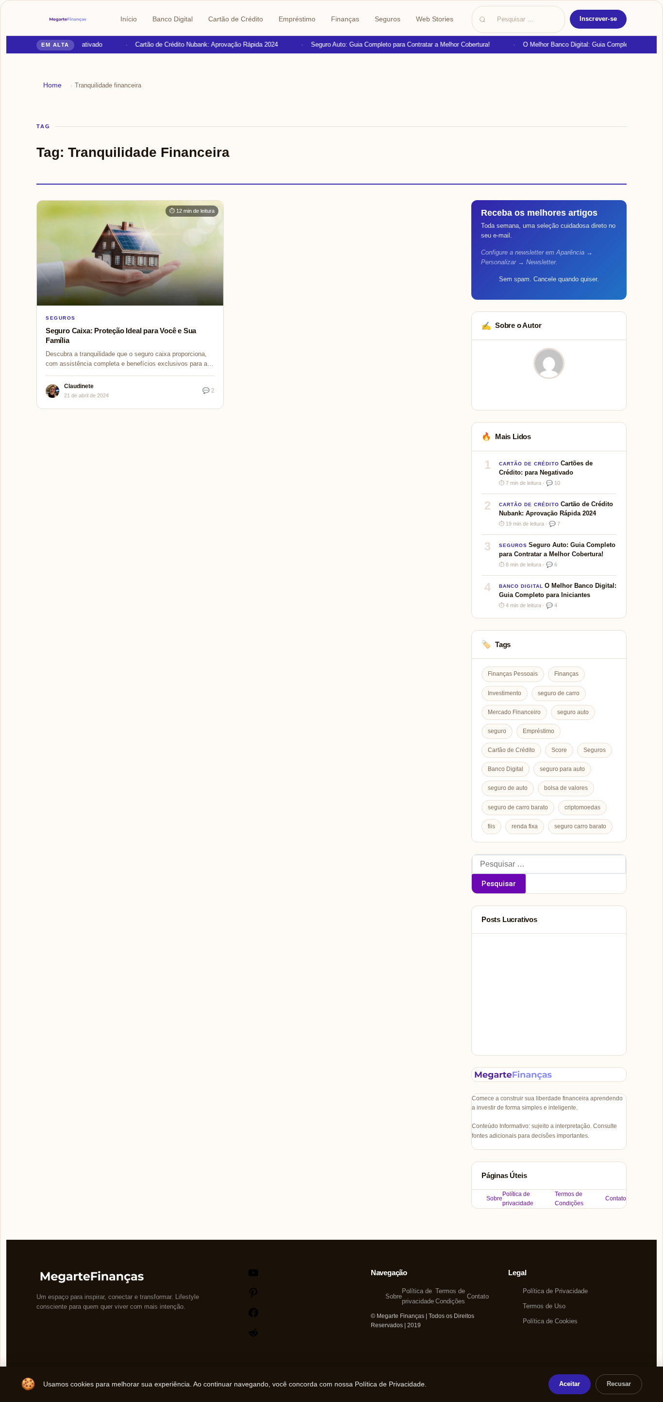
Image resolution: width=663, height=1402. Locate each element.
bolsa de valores (566, 788)
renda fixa (525, 826)
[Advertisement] (549, 994)
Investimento (504, 693)
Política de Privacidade (555, 1291)
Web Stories (434, 19)
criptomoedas (582, 807)
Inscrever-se (598, 18)
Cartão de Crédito (235, 19)
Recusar (619, 1383)
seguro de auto (508, 788)
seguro (497, 731)
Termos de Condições (569, 1199)
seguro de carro (559, 693)
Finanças (345, 19)
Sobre (494, 1198)
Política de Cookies (550, 1321)
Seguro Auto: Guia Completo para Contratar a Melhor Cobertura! (394, 44)
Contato (615, 1198)
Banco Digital (172, 19)
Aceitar (569, 1383)
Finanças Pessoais (513, 673)
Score (559, 750)
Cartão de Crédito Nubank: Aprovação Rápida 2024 (200, 44)
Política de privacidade (517, 1199)
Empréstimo (297, 19)
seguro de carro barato (518, 807)
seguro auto (573, 712)
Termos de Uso (544, 1306)
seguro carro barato (580, 826)
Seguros (387, 19)
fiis (491, 826)
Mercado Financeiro (514, 712)
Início (128, 19)
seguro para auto (562, 769)
